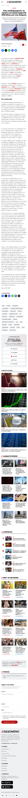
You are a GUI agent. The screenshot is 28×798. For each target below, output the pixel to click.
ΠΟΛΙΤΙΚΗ (12, 327)
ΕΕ (20, 313)
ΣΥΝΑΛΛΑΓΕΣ (13, 330)
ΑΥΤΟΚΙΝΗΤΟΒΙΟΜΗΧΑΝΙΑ (16, 308)
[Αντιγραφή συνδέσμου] (19, 296)
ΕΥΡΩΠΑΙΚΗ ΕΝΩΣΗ (6, 319)
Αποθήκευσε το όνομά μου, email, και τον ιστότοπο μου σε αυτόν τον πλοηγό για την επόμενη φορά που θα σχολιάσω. (14, 717)
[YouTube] (16, 795)
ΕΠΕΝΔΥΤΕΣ (12, 316)
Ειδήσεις (19, 662)
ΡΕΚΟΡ (18, 327)
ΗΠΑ (17, 322)
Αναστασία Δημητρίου (6, 43)
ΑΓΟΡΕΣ (7, 5)
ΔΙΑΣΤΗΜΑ (4, 313)
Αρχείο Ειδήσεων (5, 749)
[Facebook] (2, 50)
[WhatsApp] (9, 50)
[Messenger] (15, 50)
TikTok (15, 360)
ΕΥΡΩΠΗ (15, 319)
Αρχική (2, 5)
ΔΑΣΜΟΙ (20, 311)
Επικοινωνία (4, 760)
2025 (3, 305)
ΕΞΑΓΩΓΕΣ (4, 316)
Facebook (15, 348)
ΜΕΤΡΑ (10, 324)
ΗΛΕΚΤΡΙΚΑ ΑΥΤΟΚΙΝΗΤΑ (8, 322)
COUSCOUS (4, 768)
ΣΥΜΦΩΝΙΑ (4, 330)
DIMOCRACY (4, 770)
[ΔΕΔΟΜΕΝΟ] (14, 2)
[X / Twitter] (6, 50)
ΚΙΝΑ (21, 322)
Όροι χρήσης (4, 758)
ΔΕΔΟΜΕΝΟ (14, 665)
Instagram (15, 352)
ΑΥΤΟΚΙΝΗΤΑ (5, 308)
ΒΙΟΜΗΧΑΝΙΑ (5, 311)
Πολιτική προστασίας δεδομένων (8, 755)
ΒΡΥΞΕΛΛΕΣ (13, 311)
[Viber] (12, 50)
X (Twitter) (15, 363)
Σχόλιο (3, 691)
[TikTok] (9, 795)
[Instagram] (6, 795)
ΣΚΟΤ (23, 327)
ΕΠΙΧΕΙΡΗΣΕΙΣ (20, 316)
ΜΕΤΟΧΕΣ (4, 324)
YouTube (15, 356)
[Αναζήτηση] (26, 2)
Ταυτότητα (3, 751)
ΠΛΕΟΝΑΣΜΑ (5, 327)
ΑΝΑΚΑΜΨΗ (15, 305)
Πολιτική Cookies (5, 753)
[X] (13, 795)
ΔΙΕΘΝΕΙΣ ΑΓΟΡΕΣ (13, 313)
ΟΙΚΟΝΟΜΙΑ (16, 324)
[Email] (15, 296)
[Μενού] (2, 2)
